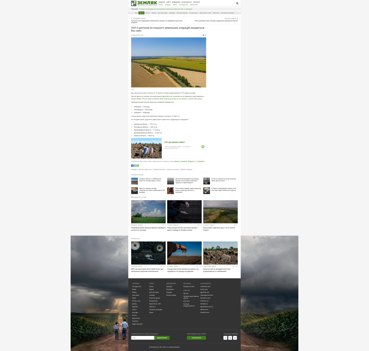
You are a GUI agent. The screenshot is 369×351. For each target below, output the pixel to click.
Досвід (134, 304)
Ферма (154, 13)
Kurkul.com (204, 289)
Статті (151, 283)
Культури (169, 286)
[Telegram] (135, 165)
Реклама (187, 283)
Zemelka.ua (178, 96)
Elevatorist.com (205, 298)
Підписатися (162, 338)
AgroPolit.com (167, 96)
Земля (141, 13)
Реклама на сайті (189, 286)
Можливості (170, 289)
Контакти (186, 301)
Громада (172, 13)
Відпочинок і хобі (205, 13)
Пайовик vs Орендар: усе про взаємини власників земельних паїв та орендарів (165, 9)
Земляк (176, 161)
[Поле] (168, 62)
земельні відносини (145, 169)
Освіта (134, 309)
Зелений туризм (182, 13)
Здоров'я (135, 307)
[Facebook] (132, 165)
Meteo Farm (204, 309)
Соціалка (135, 321)
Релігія (134, 315)
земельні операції (186, 169)
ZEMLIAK (186, 290)
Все (136, 13)
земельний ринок (159, 169)
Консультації (193, 13)
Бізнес (147, 13)
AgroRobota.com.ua (206, 307)
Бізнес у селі (136, 301)
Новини (140, 225)
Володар (134, 169)
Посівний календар (227, 13)
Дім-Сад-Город (162, 13)
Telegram (191, 161)
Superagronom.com (206, 295)
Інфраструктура (137, 324)
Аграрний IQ (205, 283)
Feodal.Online (204, 312)
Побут (134, 298)
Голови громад (171, 295)
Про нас (186, 293)
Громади (169, 292)
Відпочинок (136, 318)
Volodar (139, 99)
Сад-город (135, 295)
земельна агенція (173, 169)
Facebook (184, 161)
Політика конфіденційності (189, 305)
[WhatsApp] (138, 165)
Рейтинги (216, 13)
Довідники (171, 283)
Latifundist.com (205, 286)
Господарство (136, 286)
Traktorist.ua (204, 301)
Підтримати (196, 338)
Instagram (201, 161)
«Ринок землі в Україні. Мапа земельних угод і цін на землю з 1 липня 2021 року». (172, 99)
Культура (135, 312)
